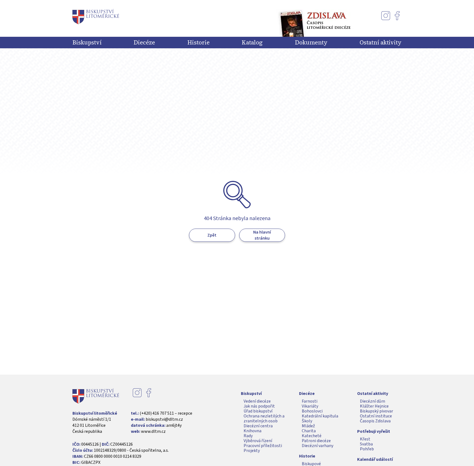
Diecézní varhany (317, 446)
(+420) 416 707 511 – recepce (166, 413)
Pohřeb (367, 449)
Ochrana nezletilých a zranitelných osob (264, 418)
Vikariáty (310, 406)
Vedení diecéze (257, 401)
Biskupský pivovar (376, 411)
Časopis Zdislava (375, 421)
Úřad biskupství (258, 411)
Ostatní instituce (376, 416)
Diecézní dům (372, 401)
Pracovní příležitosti (263, 446)
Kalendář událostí (375, 459)
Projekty (252, 451)
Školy (307, 421)
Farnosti (309, 401)
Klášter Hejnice (374, 406)
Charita (309, 431)
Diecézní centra (258, 426)
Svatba (366, 444)
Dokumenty (311, 43)
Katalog (252, 43)
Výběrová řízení (258, 441)
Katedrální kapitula (320, 416)
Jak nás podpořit (259, 406)
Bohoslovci (312, 411)
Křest (365, 439)
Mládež (308, 426)
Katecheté (311, 436)
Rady (248, 436)
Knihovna (252, 431)
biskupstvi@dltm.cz (164, 419)
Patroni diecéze (316, 441)
